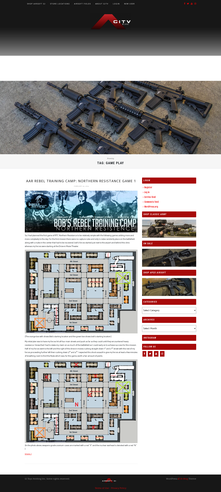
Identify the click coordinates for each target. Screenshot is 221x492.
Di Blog (184, 478)
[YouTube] (192, 4)
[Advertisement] (110, 53)
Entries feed (150, 197)
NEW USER (129, 4)
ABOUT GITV (101, 4)
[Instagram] (195, 4)
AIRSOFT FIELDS (82, 4)
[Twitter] (188, 4)
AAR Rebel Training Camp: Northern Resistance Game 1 (81, 181)
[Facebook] (184, 4)
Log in (147, 192)
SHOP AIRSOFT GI (36, 4)
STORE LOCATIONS (60, 4)
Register (148, 187)
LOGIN (116, 4)
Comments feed (151, 202)
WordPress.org (151, 206)
